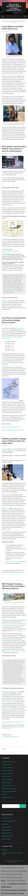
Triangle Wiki (12, 290)
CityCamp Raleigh (6, 255)
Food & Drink (5, 776)
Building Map (5, 849)
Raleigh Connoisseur (7, 830)
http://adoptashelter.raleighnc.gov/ (10, 251)
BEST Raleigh (12, 449)
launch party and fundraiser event (11, 691)
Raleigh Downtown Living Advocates (14, 7)
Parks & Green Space (7, 785)
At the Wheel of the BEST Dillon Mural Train (13, 27)
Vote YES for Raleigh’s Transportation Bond (12, 430)
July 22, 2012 (5, 590)
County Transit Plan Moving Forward (11, 427)
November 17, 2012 (6, 153)
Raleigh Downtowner (7, 833)
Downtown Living (6, 770)
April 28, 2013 (5, 31)
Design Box (18, 625)
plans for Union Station (16, 630)
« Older (4, 749)
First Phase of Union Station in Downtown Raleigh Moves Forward (14, 320)
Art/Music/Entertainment (8, 761)
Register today (5, 300)
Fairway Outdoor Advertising (9, 701)
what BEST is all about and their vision (13, 650)
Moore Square (5, 782)
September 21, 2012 (7, 325)
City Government (6, 767)
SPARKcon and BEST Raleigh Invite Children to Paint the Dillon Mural (14, 441)
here (3, 880)
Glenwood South (6, 779)
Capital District (6, 764)
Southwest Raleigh (6, 839)
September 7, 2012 (6, 445)
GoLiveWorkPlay (6, 827)
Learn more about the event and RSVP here (12, 722)
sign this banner (8, 708)
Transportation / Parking (8, 791)
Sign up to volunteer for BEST (13, 561)
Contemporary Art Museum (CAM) (10, 623)
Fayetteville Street (6, 773)
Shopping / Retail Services (8, 788)
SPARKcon (4, 449)
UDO (3, 794)
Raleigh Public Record (7, 836)
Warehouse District (6, 797)
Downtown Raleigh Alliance (8, 821)
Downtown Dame (6, 818)
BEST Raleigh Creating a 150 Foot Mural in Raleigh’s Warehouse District (13, 586)
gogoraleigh (5, 824)
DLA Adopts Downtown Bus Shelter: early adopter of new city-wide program (14, 148)
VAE (12, 625)
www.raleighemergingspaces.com (16, 572)
